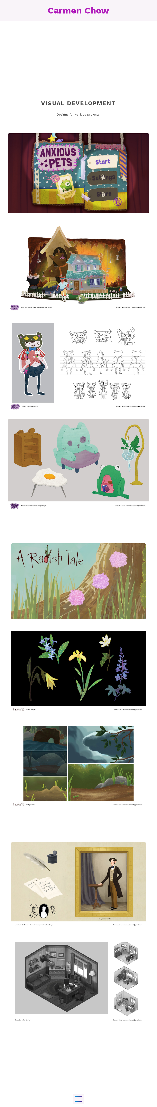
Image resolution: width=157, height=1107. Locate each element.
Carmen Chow (78, 10)
